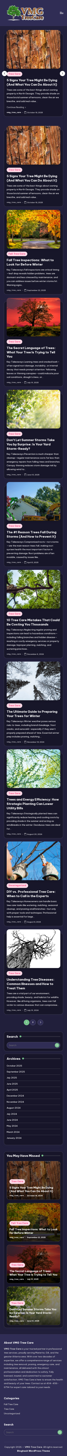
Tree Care (14, 74)
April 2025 (12, 1089)
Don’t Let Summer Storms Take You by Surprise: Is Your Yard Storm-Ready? (31, 444)
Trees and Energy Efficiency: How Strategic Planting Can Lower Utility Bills (33, 803)
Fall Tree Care (17, 254)
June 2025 (12, 1083)
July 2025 (12, 1077)
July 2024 (12, 1113)
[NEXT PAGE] (40, 1022)
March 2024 (13, 1132)
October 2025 (14, 1065)
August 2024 (14, 1107)
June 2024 (12, 1119)
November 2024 (15, 1101)
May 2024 (12, 1125)
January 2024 (14, 1137)
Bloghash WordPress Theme (33, 1450)
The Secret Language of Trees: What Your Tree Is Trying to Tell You (31, 352)
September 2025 (16, 1071)
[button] (16, 107)
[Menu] (61, 13)
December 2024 (15, 1095)
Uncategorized (17, 885)
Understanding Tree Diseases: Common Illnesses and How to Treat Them (30, 984)
